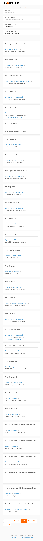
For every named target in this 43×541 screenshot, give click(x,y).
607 (24, 521)
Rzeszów (8, 65)
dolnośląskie (18, 160)
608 (29, 521)
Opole (7, 414)
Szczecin (8, 351)
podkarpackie (18, 65)
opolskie (14, 240)
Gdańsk (7, 287)
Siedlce (7, 256)
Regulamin (14, 537)
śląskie (16, 49)
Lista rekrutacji (18, 8)
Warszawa (8, 97)
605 (14, 521)
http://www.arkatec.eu (12, 70)
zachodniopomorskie (21, 351)
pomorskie (17, 287)
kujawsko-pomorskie (23, 81)
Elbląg (7, 303)
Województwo (11, 24)
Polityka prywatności (27, 537)
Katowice (8, 49)
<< (5, 521)
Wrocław (8, 160)
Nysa (6, 240)
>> (9, 524)
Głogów (7, 383)
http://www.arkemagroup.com (15, 117)
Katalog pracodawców (32, 8)
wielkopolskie (12, 398)
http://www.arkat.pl (11, 54)
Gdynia (7, 462)
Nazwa (7, 10)
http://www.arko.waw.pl (13, 339)
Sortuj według (11, 31)
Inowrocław (9, 81)
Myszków (8, 224)
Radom (7, 145)
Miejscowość (10, 17)
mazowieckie (19, 97)
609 (34, 521)
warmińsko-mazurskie (19, 303)
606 (19, 521)
